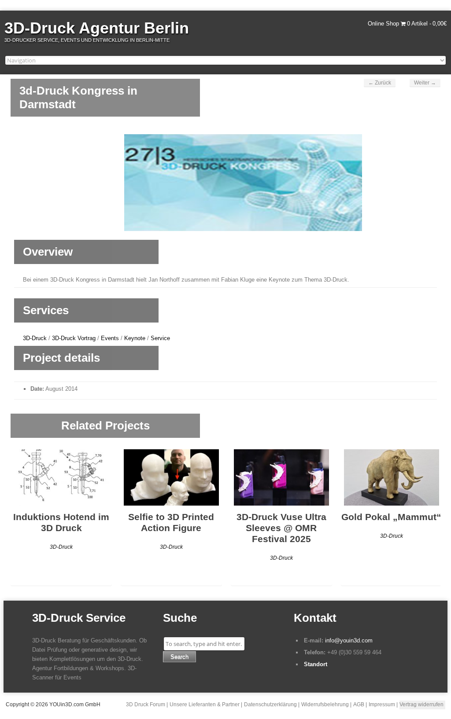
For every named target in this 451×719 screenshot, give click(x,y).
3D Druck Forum (145, 704)
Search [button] (179, 656)
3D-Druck (35, 338)
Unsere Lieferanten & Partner (205, 704)
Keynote (134, 338)
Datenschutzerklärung (270, 704)
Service (160, 338)
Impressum (382, 704)
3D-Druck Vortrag (74, 338)
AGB (358, 704)
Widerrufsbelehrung (325, 704)
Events (110, 338)
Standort (315, 664)
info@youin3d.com (349, 640)
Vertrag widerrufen (421, 704)
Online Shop (383, 23)
